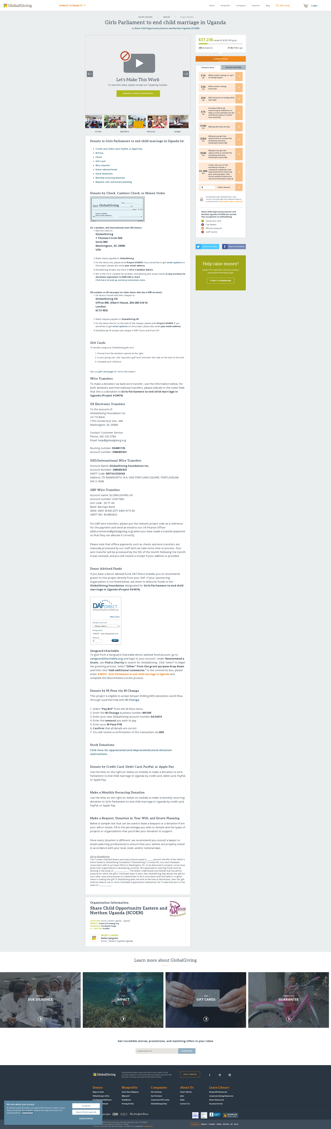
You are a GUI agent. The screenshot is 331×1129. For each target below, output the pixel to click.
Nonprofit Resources (218, 1092)
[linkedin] (230, 1074)
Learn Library (219, 1087)
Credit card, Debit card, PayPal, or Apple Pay (119, 148)
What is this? (115, 617)
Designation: (98, 630)
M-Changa (132, 700)
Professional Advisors (102, 1100)
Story (98, 131)
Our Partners (156, 1096)
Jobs (182, 1096)
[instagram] (220, 1074)
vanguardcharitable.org (106, 658)
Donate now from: (100, 623)
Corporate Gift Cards (160, 1100)
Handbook (126, 1100)
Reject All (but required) (86, 1112)
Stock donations (104, 173)
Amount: (96, 638)
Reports (124, 131)
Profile (106, 928)
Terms (219, 1124)
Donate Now (220, 59)
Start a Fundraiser (220, 280)
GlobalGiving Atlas (159, 1103)
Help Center (190, 1074)
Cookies (212, 1124)
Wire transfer (103, 165)
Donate (70, 5)
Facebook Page (108, 926)
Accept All (86, 1106)
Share (177, 131)
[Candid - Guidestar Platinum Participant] (205, 1115)
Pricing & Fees (128, 1103)
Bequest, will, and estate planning (114, 181)
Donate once (208, 67)
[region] (53, 1113)
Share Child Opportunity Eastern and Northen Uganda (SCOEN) (167, 28)
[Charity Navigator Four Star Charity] (196, 1115)
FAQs (182, 1100)
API (231, 1124)
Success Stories (216, 1103)
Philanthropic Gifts (101, 1096)
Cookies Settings (86, 1118)
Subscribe (187, 1051)
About (212, 5)
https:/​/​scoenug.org (109, 923)
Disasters (256, 5)
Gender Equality (145, 17)
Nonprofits (225, 5)
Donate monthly (233, 67)
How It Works (186, 1092)
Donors (98, 1087)
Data (236, 1124)
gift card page (106, 371)
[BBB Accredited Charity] (216, 1115)
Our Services (156, 1092)
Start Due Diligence (130, 1092)
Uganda (167, 17)
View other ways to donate (230, 201)
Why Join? (126, 1096)
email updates (174, 262)
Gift (285, 5)
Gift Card (100, 161)
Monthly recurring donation (110, 177)
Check (99, 157)
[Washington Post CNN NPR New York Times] (129, 1115)
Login (314, 5)
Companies (241, 5)
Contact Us (185, 1103)
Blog (268, 5)
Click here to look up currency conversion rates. (121, 280)
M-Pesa (99, 153)
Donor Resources (216, 1100)
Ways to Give (98, 1092)
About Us (187, 1087)
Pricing (226, 1124)
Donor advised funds (106, 169)
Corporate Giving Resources (221, 1096)
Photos (151, 131)
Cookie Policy (27, 1113)
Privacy (204, 1124)
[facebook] (209, 1074)
